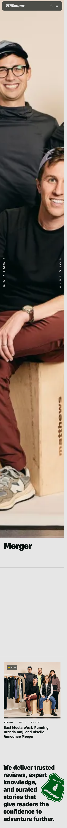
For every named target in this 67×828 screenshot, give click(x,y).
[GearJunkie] (15, 6)
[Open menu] (56, 6)
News (13, 667)
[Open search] (51, 6)
